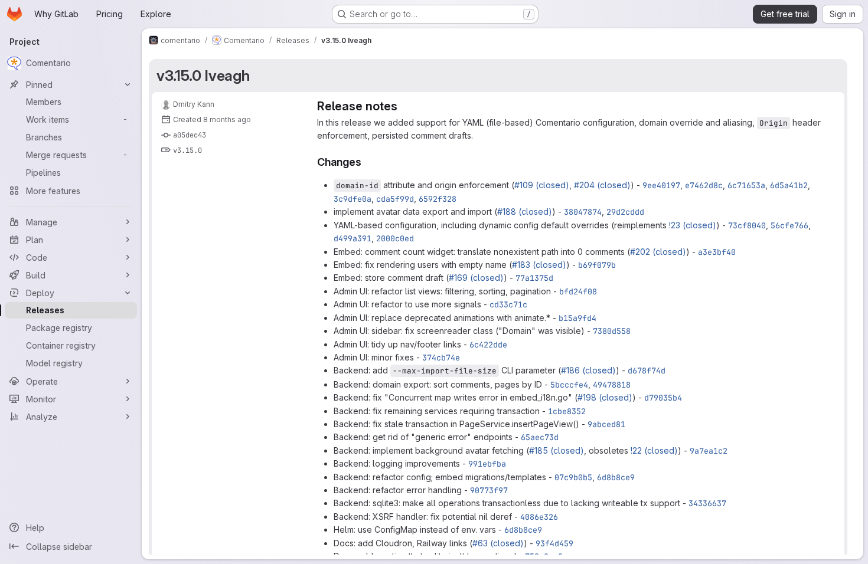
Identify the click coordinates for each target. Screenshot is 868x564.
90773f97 (489, 490)
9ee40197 (661, 185)
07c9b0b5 (573, 477)
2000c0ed (395, 238)
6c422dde (488, 344)
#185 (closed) (556, 450)
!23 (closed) (692, 225)
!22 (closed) (654, 450)
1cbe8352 (567, 411)
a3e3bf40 (717, 252)
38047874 (583, 211)
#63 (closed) (498, 543)
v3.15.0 (187, 150)
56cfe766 (789, 225)
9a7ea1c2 (708, 450)
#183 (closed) (539, 265)
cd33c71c (508, 304)
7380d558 (612, 331)
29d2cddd (625, 211)
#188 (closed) (524, 211)
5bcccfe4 (569, 384)
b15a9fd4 (577, 318)
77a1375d (534, 278)
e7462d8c (704, 185)
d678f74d (646, 370)
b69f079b (597, 265)
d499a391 (352, 238)
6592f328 (437, 199)
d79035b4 (663, 397)
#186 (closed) (588, 370)
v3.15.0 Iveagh (203, 75)
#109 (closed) (541, 185)
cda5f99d (395, 199)
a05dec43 (189, 135)
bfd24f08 (578, 291)
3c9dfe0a (352, 199)
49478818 (612, 384)
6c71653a (746, 185)
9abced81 (606, 424)
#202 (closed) (658, 252)
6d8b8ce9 (616, 477)
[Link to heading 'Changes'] (367, 162)
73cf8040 (747, 225)
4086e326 (539, 516)
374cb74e (441, 357)
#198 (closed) (604, 397)
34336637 (707, 503)
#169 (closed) (476, 278)
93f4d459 (554, 543)
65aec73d (540, 437)
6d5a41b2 (789, 185)
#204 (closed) (602, 185)
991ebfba (487, 463)
